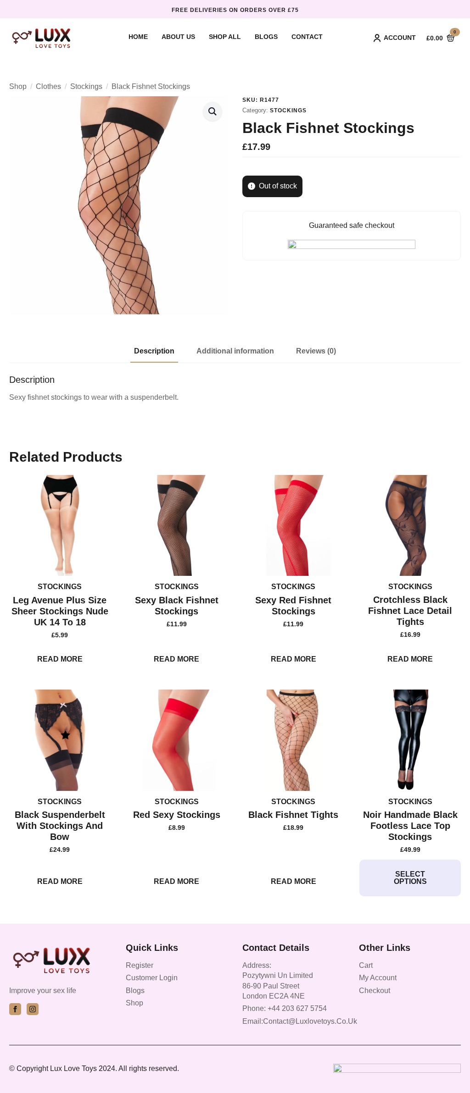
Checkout (374, 990)
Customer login (152, 978)
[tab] (154, 351)
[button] (212, 111)
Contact (307, 36)
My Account (378, 978)
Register (139, 965)
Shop (18, 86)
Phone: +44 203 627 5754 (284, 1008)
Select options (410, 877)
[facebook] (15, 1009)
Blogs (266, 36)
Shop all (225, 36)
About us (178, 36)
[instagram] (33, 1009)
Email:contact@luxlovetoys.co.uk (299, 1021)
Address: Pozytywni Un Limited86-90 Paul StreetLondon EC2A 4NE (277, 980)
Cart (366, 965)
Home (138, 36)
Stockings (86, 86)
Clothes (48, 86)
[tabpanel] (235, 388)
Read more (60, 659)
